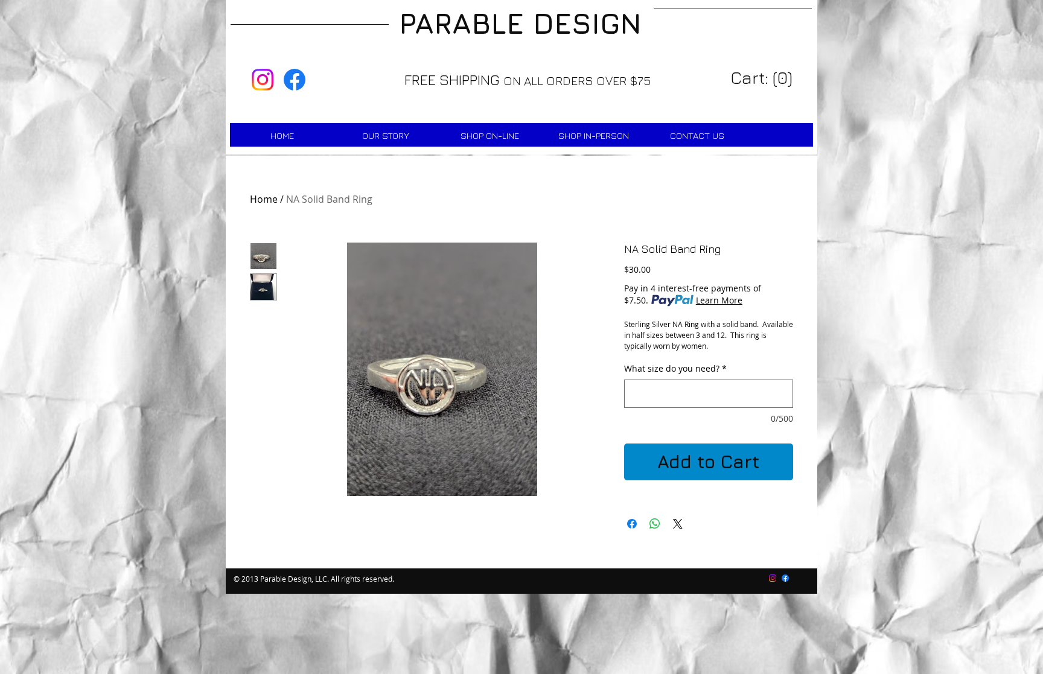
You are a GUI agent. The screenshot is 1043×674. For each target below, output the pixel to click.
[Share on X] (678, 524)
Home (264, 199)
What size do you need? (675, 368)
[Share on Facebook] (632, 524)
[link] (763, 78)
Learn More (719, 300)
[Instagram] (262, 79)
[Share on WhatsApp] (655, 524)
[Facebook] (294, 79)
